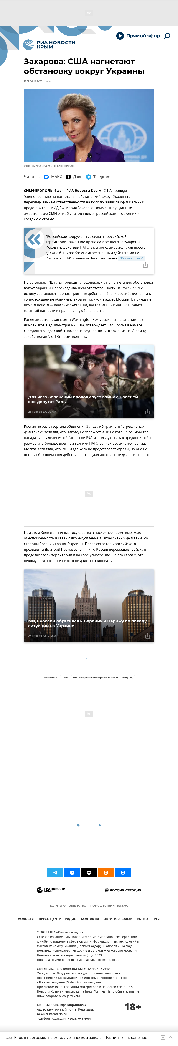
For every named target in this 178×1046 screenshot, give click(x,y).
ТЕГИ (156, 919)
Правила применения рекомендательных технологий (78, 960)
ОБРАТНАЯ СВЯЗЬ (118, 919)
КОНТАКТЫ (90, 919)
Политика (50, 677)
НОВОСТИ (26, 919)
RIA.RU (142, 919)
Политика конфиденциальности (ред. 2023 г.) (71, 955)
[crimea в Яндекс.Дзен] (89, 872)
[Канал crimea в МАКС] (123, 872)
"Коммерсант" (131, 258)
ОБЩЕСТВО (77, 905)
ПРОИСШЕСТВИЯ (101, 905)
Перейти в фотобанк (63, 166)
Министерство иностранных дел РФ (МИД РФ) (103, 677)
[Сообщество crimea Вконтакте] (72, 872)
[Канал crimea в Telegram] (55, 872)
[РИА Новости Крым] (49, 45)
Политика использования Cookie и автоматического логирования (87, 950)
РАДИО (71, 919)
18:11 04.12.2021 (33, 81)
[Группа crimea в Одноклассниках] (106, 872)
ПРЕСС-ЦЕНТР (50, 919)
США (65, 677)
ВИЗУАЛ (123, 905)
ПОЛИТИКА (57, 905)
